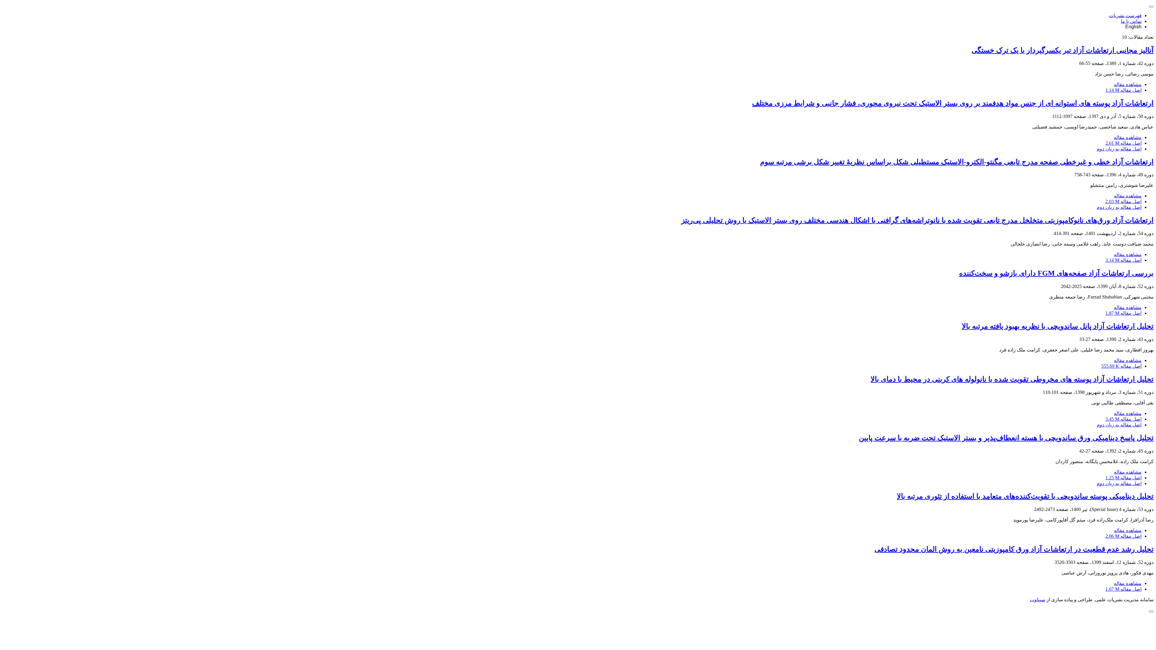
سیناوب (1037, 599)
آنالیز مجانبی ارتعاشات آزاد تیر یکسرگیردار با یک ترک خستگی (1062, 50)
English (1133, 26)
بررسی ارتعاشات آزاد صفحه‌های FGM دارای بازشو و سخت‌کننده (1056, 273)
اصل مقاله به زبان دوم (1119, 148)
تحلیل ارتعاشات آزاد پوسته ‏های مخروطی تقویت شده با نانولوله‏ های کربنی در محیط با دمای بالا (1012, 379)
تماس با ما (1131, 21)
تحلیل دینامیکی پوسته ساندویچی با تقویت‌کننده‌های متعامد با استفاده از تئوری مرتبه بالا (1025, 496)
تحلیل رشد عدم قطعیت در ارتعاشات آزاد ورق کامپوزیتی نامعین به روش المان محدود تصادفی (1014, 549)
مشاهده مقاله (1128, 84)
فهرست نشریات (1125, 15)
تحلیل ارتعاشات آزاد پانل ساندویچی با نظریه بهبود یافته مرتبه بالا (1058, 326)
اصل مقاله (1123, 90)
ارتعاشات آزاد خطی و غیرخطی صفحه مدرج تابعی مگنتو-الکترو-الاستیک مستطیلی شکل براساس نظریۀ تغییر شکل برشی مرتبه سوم (957, 162)
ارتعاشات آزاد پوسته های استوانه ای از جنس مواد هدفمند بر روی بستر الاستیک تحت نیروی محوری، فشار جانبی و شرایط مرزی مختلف (953, 103)
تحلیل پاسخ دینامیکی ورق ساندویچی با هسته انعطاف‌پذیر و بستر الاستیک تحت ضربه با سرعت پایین (1006, 438)
